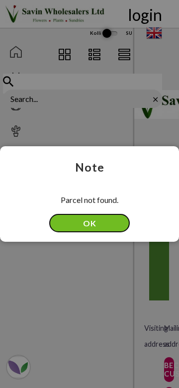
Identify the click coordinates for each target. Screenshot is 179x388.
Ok (89, 223)
